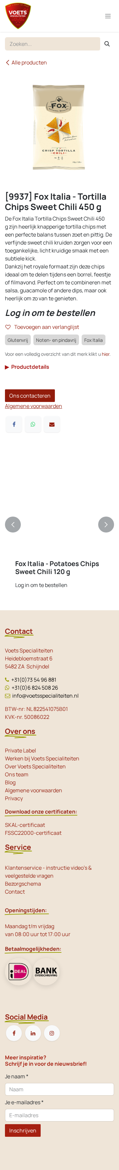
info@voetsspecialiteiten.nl (45, 695)
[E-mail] (52, 424)
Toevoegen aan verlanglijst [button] (46, 327)
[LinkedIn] (33, 1033)
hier (105, 354)
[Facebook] (14, 424)
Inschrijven (22, 1130)
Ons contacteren (30, 395)
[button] (13, 524)
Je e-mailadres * (24, 1102)
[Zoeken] (107, 43)
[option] (59, 524)
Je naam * (16, 1076)
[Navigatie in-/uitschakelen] (108, 16)
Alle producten (29, 62)
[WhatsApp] (33, 424)
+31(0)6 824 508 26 (35, 687)
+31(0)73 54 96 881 (33, 679)
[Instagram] (52, 1033)
